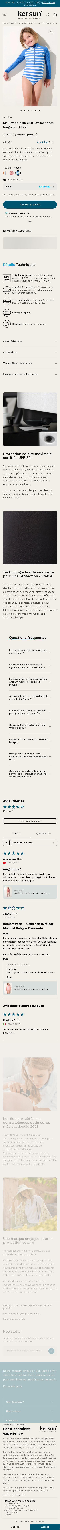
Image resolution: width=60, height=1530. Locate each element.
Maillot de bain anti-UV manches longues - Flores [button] (31, 896)
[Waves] (18, 173)
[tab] (28, 224)
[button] (8, 894)
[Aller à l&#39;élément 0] (21, 110)
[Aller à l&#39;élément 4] (32, 110)
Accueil (6, 23)
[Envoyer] (51, 1354)
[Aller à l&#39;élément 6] (39, 110)
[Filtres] (6, 845)
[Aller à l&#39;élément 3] (28, 110)
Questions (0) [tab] (43, 836)
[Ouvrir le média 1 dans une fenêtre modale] (51, 32)
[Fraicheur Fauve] (12, 173)
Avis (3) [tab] (16, 836)
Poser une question (30, 823)
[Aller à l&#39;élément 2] (24, 110)
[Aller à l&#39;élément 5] (35, 110)
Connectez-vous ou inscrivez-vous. (30, 219)
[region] (30, 219)
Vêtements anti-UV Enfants (22, 23)
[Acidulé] (5, 173)
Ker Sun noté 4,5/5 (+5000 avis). (21, 1316)
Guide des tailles (15, 180)
